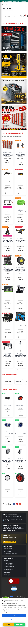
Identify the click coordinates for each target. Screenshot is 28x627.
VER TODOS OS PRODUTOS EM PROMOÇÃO (11, 136)
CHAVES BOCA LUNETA (7, 296)
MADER (20, 273)
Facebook (14, 504)
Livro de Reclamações (8, 569)
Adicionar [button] (8, 162)
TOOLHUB (7, 245)
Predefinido (20, 431)
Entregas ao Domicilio (8, 563)
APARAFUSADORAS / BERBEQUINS (7, 354)
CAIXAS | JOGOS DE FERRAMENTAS (7, 268)
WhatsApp (6, 550)
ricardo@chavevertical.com (10, 537)
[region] (14, 612)
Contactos (6, 560)
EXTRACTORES (7, 209)
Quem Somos (7, 561)
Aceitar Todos (14, 615)
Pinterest (17, 504)
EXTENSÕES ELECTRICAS (20, 267)
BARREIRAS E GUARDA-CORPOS (7, 153)
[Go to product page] (20, 288)
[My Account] (21, 16)
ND (7, 411)
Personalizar (14, 619)
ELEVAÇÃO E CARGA (7, 405)
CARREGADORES (20, 181)
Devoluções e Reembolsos (10, 568)
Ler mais (8, 415)
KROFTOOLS (20, 158)
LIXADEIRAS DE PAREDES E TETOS (20, 296)
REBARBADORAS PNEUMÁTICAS (20, 325)
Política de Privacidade (9, 566)
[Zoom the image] (14, 579)
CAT (20, 187)
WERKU (20, 302)
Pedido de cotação (8, 548)
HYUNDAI (20, 331)
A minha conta (7, 574)
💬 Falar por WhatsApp (9, 541)
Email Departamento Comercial (10, 553)
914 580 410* (7, 539)
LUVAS (20, 152)
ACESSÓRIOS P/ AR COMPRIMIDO (20, 210)
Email (20, 504)
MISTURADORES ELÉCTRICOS (20, 354)
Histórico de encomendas (9, 575)
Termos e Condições (8, 564)
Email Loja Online (7, 551)
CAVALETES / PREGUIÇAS (7, 238)
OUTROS (7, 181)
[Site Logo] (7, 9)
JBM (20, 216)
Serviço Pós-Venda (8, 571)
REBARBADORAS (20, 238)
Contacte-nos (7, 572)
